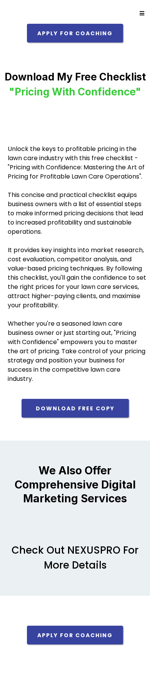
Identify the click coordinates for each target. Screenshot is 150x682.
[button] (140, 13)
